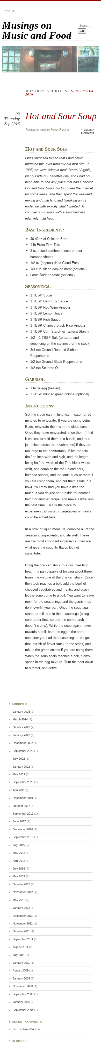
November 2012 (23, 892)
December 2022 (23, 742)
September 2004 (23, 1009)
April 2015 (19, 860)
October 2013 (21, 884)
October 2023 (21, 727)
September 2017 (23, 813)
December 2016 (23, 829)
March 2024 (20, 719)
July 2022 (19, 758)
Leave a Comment (87, 131)
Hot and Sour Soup (61, 116)
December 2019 (23, 797)
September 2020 (23, 782)
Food (54, 129)
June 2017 (19, 821)
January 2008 (21, 1001)
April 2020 (19, 790)
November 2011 (23, 923)
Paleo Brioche (31, 1029)
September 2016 (23, 837)
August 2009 (20, 970)
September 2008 (23, 994)
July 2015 (19, 845)
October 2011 (21, 931)
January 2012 (21, 907)
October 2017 (21, 805)
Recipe (64, 129)
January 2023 (21, 735)
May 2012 (19, 900)
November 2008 (23, 986)
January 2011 (21, 962)
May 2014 (19, 876)
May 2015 (19, 852)
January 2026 (21, 711)
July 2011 (19, 954)
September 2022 (23, 750)
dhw (43, 129)
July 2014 (19, 868)
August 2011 (20, 946)
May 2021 (19, 774)
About (10, 11)
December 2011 (23, 915)
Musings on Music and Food (36, 30)
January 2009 (21, 978)
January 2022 (21, 766)
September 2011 (23, 939)
